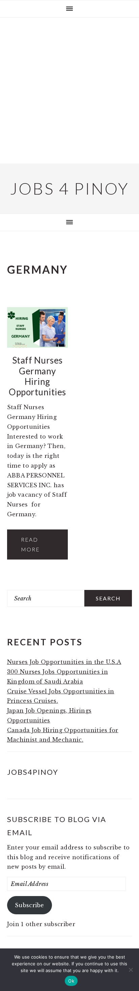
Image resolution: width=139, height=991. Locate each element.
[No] (130, 969)
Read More (30, 544)
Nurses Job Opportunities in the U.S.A (64, 662)
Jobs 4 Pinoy (69, 188)
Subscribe (29, 905)
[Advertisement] (69, 90)
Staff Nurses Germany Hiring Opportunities (37, 376)
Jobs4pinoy (32, 771)
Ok (71, 981)
